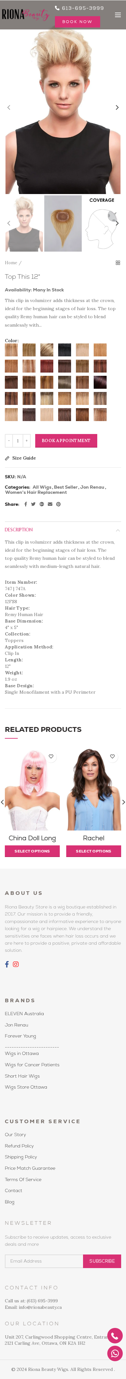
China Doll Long (32, 838)
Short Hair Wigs (22, 1076)
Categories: (17, 487)
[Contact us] (115, 1353)
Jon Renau (92, 487)
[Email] (50, 504)
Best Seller (66, 487)
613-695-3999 (82, 8)
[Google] (41, 504)
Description (19, 530)
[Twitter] (33, 504)
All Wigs (42, 487)
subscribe (102, 1261)
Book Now (77, 21)
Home (11, 263)
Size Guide (23, 458)
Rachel (93, 838)
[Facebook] (25, 504)
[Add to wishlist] (51, 757)
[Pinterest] (58, 504)
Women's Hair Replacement (36, 492)
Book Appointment (66, 440)
